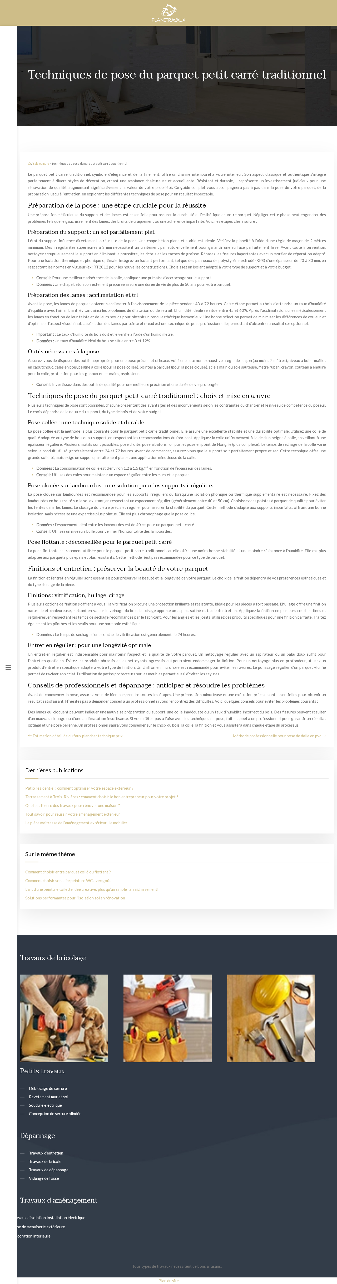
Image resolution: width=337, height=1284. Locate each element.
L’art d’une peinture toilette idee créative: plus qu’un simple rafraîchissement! (91, 889)
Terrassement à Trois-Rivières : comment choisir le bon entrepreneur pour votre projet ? (101, 796)
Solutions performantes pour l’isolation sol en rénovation (75, 897)
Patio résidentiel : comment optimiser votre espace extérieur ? (79, 788)
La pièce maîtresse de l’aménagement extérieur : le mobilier (76, 822)
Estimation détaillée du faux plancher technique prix (78, 735)
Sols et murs (41, 163)
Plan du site (168, 1280)
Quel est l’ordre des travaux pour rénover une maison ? (72, 805)
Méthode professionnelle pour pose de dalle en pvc (277, 735)
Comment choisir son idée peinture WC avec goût (68, 880)
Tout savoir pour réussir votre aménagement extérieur (72, 814)
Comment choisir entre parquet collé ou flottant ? (68, 871)
